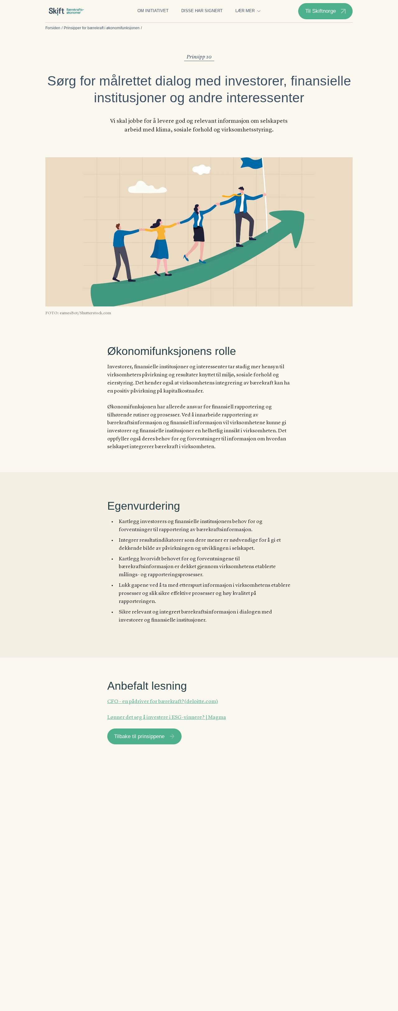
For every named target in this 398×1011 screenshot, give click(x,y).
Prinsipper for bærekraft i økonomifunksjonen (102, 28)
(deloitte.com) (201, 701)
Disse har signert (202, 11)
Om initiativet (153, 11)
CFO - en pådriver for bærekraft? (145, 701)
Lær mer (245, 11)
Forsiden (52, 28)
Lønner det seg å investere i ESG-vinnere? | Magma (166, 717)
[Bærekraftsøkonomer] (66, 11)
